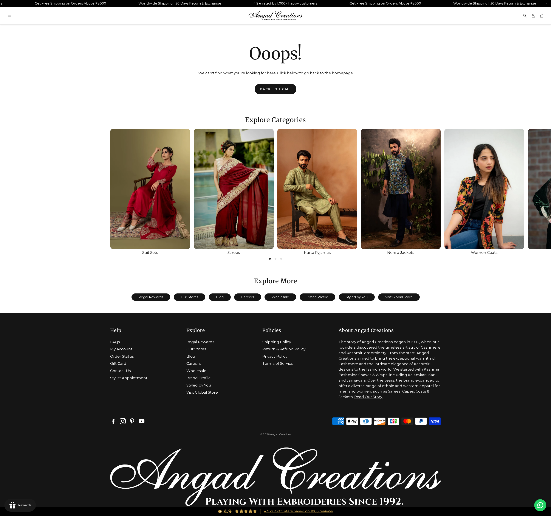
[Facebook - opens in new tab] (113, 421)
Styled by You (357, 297)
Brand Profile (317, 297)
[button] (9, 16)
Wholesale (280, 297)
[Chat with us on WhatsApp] (540, 505)
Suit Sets (150, 252)
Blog (220, 297)
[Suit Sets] (150, 189)
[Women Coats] (484, 189)
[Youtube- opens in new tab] (142, 421)
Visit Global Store (399, 297)
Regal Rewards (151, 297)
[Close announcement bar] (546, 3)
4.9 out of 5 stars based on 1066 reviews (298, 511)
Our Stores (189, 297)
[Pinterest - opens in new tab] (132, 421)
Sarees (234, 252)
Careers (247, 297)
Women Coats (484, 252)
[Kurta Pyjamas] (317, 189)
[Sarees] (234, 189)
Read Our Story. (368, 397)
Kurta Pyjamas (317, 252)
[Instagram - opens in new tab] (123, 421)
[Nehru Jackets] (401, 189)
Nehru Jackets (400, 252)
